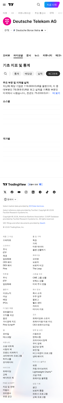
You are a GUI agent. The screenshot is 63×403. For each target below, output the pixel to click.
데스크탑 (7, 337)
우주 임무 (37, 296)
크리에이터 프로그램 (12, 355)
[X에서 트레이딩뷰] (5, 192)
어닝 (5, 296)
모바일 (6, 333)
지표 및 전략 (8, 386)
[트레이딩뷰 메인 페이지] (11, 5)
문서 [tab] (28, 55)
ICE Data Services (36, 206)
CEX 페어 (7, 262)
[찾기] (38, 5)
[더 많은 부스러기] (12, 13)
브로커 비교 (38, 265)
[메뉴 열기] (4, 5)
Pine (5, 268)
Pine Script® (9, 324)
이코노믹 (7, 293)
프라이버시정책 (40, 340)
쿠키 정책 (37, 343)
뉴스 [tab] (37, 55)
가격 (35, 243)
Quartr (42, 223)
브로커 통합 (38, 390)
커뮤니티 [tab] (47, 55)
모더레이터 (8, 362)
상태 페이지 (38, 356)
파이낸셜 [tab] (18, 55)
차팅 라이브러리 (40, 368)
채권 (5, 255)
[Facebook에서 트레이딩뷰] (12, 192)
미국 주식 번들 (39, 284)
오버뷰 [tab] (6, 55)
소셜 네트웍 (8, 346)
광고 (35, 387)
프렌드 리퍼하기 (10, 352)
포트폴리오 (8, 312)
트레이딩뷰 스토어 (41, 318)
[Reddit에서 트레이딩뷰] (54, 192)
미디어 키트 (38, 309)
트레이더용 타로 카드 (42, 321)
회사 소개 (37, 293)
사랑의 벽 (7, 349)
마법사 (6, 390)
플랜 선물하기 (39, 250)
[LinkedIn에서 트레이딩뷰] (33, 192)
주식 (5, 249)
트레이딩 (7, 371)
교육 (5, 374)
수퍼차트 (7, 240)
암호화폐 (7, 259)
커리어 (36, 306)
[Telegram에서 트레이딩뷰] (40, 192)
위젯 (35, 365)
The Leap (37, 268)
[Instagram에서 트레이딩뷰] (26, 192)
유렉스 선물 (38, 281)
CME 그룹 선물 (39, 277)
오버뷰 (36, 259)
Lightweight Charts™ (42, 372)
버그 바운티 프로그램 (42, 353)
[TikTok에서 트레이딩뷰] (47, 192)
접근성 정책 (38, 346)
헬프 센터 (37, 302)
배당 (5, 299)
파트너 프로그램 (40, 393)
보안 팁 (36, 350)
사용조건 (37, 333)
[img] (42, 30)
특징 (35, 240)
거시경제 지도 (9, 321)
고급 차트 (37, 375)
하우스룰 (7, 359)
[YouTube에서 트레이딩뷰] (19, 192)
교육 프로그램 (39, 397)
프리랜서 (7, 393)
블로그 (36, 299)
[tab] (16, 73)
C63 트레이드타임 (41, 324)
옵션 (5, 318)
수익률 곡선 (8, 315)
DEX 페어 (7, 265)
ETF (5, 252)
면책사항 (37, 337)
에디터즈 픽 (8, 377)
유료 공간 (7, 396)
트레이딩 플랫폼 (40, 378)
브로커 (36, 262)
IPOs (5, 302)
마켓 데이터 (38, 246)
